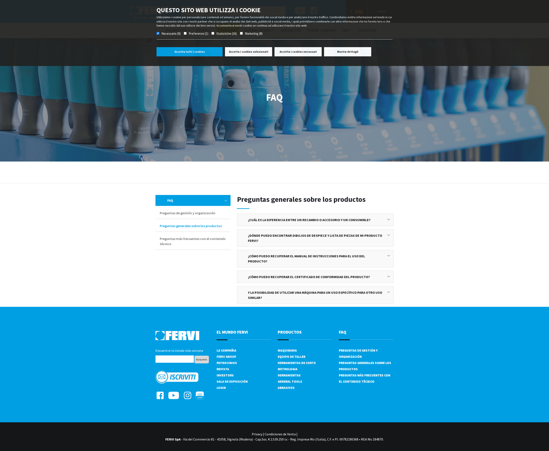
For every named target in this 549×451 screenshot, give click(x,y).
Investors (225, 375)
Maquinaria (287, 350)
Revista (223, 369)
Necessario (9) (171, 33)
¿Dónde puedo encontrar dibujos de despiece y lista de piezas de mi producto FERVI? (315, 238)
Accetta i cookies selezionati (248, 52)
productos (290, 332)
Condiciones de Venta (280, 434)
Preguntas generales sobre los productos (191, 226)
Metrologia (287, 369)
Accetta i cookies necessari (298, 52)
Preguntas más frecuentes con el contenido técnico (193, 241)
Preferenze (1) (198, 33)
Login (221, 388)
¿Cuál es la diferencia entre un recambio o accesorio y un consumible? (309, 220)
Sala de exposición (232, 381)
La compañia (226, 350)
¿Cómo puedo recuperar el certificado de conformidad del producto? (309, 277)
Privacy (257, 434)
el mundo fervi (232, 332)
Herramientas (289, 375)
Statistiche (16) (226, 33)
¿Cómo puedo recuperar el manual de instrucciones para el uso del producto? (306, 258)
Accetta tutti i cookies (190, 52)
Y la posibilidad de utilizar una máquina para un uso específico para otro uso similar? (315, 295)
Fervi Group (226, 357)
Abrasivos (286, 388)
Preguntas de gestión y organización (187, 213)
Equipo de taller (291, 357)
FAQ (170, 200)
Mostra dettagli (347, 52)
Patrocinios (227, 363)
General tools (290, 381)
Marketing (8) (253, 33)
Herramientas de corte (297, 363)
